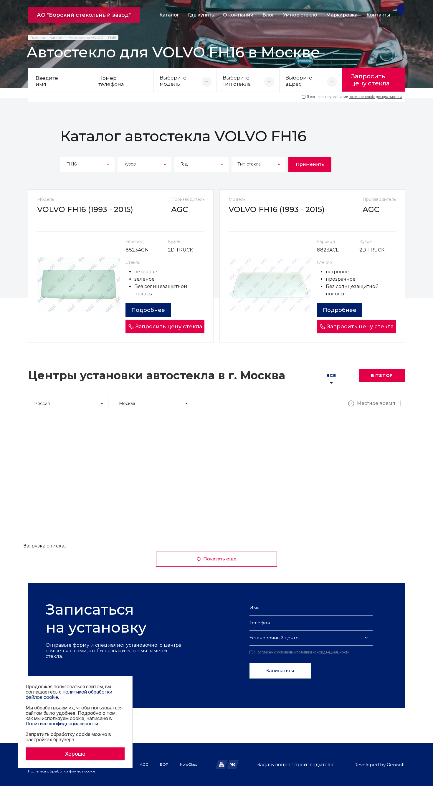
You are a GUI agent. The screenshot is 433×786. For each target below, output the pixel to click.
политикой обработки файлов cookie (69, 694)
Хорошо (75, 754)
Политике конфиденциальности (62, 724)
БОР (164, 764)
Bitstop (382, 375)
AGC (144, 764)
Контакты (378, 15)
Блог (268, 15)
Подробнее (148, 310)
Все (331, 375)
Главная (37, 37)
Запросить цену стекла (370, 80)
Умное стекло (300, 15)
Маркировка (342, 15)
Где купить (201, 15)
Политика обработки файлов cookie (61, 771)
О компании (238, 15)
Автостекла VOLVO (86, 37)
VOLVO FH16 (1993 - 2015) (85, 209)
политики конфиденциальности (375, 97)
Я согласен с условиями (354, 97)
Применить (310, 164)
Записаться (280, 671)
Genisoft (396, 764)
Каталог (169, 15)
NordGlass (188, 764)
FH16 (112, 37)
